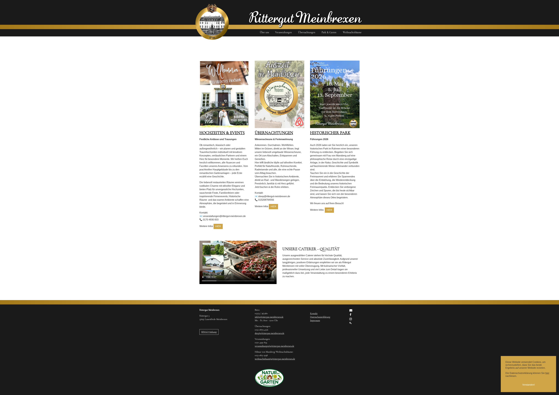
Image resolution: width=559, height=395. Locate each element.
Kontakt (313, 313)
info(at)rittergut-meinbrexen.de (269, 317)
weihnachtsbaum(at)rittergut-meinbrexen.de (275, 358)
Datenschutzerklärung (320, 317)
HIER (218, 226)
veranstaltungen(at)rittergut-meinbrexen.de (274, 346)
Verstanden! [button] (528, 384)
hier (547, 373)
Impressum (315, 320)
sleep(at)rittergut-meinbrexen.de (269, 333)
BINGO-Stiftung (209, 332)
